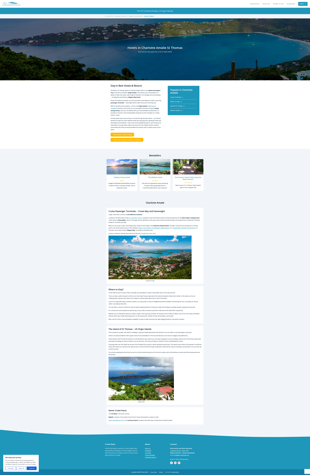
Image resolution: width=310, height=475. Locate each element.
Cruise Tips (266, 4)
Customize (10, 468)
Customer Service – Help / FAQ (179, 451)
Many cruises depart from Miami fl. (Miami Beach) (154, 228)
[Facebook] (171, 463)
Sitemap (161, 472)
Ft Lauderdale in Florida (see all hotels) (183, 228)
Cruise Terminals (175, 97)
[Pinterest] (179, 463)
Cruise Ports (254, 4)
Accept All (31, 468)
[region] (21, 463)
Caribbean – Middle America (136, 16)
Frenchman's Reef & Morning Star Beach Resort (188, 178)
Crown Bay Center (136, 218)
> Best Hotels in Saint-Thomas (122, 135)
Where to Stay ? (175, 102)
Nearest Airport (175, 110)
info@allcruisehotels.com (181, 455)
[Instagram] (175, 463)
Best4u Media (175, 472)
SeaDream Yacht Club (149, 233)
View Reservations (150, 457)
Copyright (148, 453)
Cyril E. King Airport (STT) (116, 420)
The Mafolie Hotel (155, 177)
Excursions (291, 4)
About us (147, 448)
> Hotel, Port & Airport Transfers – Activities (127, 140)
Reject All (21, 468)
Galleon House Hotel (122, 177)
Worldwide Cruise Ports (121, 16)
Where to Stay (278, 4)
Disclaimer (148, 451)
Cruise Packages (150, 455)
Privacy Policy (153, 472)
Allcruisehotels (109, 16)
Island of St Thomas (176, 106)
